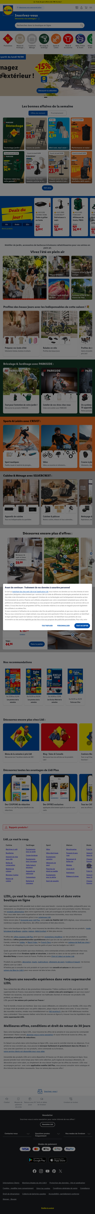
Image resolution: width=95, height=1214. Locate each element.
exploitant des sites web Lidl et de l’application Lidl (30, 591)
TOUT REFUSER (47, 626)
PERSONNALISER (63, 626)
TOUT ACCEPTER (82, 626)
